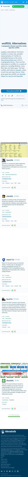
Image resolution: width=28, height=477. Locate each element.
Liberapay (20, 454)
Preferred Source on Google (7, 467)
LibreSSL (22, 74)
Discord (18, 449)
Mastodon (12, 451)
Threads (21, 451)
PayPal (2, 455)
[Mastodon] (7, 471)
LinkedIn (10, 452)
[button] (17, 160)
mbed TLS (4, 76)
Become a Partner (5, 466)
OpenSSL (18, 70)
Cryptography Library (6, 178)
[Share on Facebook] (2, 95)
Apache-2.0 (13, 174)
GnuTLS (10, 76)
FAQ (2, 457)
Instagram (3, 452)
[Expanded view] (22, 105)
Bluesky (17, 451)
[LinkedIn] (18, 471)
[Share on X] (5, 95)
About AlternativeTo (6, 464)
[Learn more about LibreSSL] (3, 196)
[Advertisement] (14, 25)
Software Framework (6, 216)
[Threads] (12, 471)
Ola (11, 438)
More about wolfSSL (13, 91)
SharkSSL (20, 76)
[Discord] (1, 471)
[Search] (23, 2)
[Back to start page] (2, 2)
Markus (16, 438)
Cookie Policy (4, 462)
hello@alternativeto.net (6, 449)
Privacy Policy (4, 461)
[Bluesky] (9, 471)
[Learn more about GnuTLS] (3, 299)
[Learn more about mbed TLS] (3, 260)
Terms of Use (4, 459)
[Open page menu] (26, 2)
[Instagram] (15, 471)
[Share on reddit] (9, 95)
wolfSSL (3, 52)
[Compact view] (24, 105)
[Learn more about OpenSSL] (3, 160)
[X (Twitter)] (4, 471)
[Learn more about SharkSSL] (3, 380)
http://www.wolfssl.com (9, 60)
